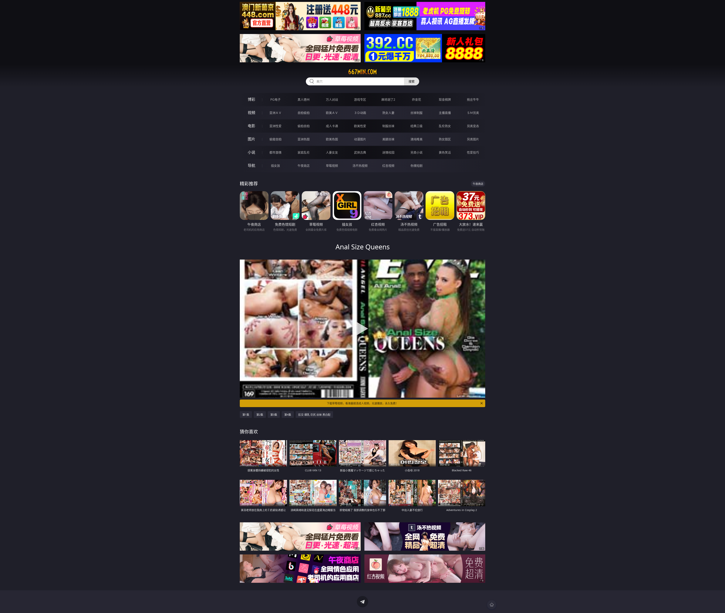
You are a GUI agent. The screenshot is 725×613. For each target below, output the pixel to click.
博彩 (251, 99)
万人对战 (332, 99)
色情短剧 (416, 166)
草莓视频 (332, 166)
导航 (251, 165)
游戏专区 (360, 99)
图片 (251, 139)
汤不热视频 (360, 166)
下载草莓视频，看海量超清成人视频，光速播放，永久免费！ (362, 403)
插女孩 (275, 166)
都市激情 (275, 152)
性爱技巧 (473, 152)
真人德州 (304, 99)
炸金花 (416, 99)
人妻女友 (332, 152)
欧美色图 (332, 139)
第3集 (273, 414)
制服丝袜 (388, 126)
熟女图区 (445, 139)
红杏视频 (388, 166)
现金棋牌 (445, 99)
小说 (251, 152)
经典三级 (416, 126)
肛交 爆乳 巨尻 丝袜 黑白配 (314, 414)
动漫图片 (360, 139)
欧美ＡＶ (332, 113)
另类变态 (473, 126)
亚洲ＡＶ (275, 113)
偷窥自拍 (275, 139)
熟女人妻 (388, 113)
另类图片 (473, 139)
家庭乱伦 (304, 152)
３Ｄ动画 (360, 113)
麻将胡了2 (388, 99)
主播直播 (445, 113)
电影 (251, 125)
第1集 (245, 414)
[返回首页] (491, 604)
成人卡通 (332, 126)
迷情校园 (388, 152)
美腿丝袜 (388, 139)
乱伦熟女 (445, 126)
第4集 (287, 414)
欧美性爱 (360, 126)
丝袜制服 (416, 113)
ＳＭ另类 (473, 113)
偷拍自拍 (304, 126)
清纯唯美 (416, 139)
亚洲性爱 (275, 126)
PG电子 (275, 99)
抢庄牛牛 (473, 99)
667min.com (362, 72)
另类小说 (416, 152)
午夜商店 (304, 166)
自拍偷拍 (304, 113)
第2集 (259, 414)
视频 (251, 112)
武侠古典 (360, 152)
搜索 (412, 81)
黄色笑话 (445, 152)
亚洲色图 (304, 139)
